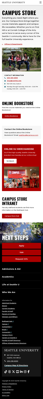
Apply (21, 246)
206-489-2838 (12, 78)
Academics (8, 277)
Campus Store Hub (12, 216)
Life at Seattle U (10, 284)
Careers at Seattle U (9, 338)
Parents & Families (9, 314)
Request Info (21, 259)
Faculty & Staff (7, 311)
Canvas (4, 324)
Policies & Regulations (9, 383)
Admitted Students (9, 303)
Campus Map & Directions (16, 365)
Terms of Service (8, 389)
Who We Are (8, 292)
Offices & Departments (13, 44)
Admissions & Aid (11, 269)
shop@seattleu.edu (14, 81)
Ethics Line (5, 395)
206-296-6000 (12, 361)
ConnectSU (6, 332)
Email (4, 329)
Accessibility (6, 392)
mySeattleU (6, 327)
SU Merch (10, 161)
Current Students (8, 308)
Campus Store (7, 335)
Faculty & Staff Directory (11, 340)
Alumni (4, 306)
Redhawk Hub (7, 321)
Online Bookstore (11, 116)
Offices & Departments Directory (14, 343)
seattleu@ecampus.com (28, 135)
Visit (22, 252)
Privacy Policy (6, 386)
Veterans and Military (10, 317)
